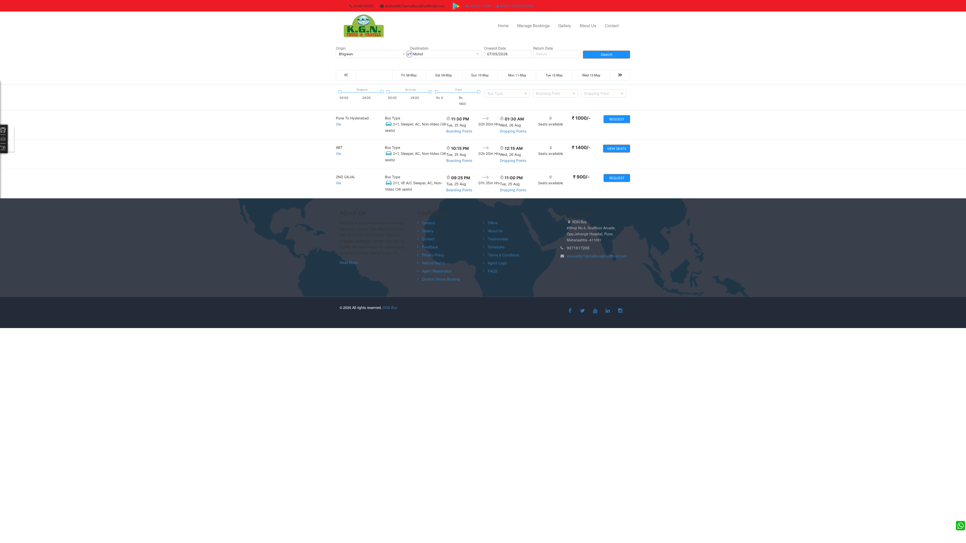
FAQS (492, 271)
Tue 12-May (554, 75)
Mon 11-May (517, 75)
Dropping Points (513, 131)
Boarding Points (459, 131)
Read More (348, 262)
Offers (493, 222)
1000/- (581, 118)
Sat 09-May (443, 75)
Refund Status (433, 262)
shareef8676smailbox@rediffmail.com (597, 255)
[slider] (339, 91)
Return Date (543, 48)
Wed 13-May (591, 75)
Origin (341, 48)
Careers (428, 222)
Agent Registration (516, 6)
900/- (581, 176)
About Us (588, 25)
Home (503, 25)
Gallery (564, 25)
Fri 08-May (409, 75)
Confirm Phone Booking (441, 279)
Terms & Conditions (503, 254)
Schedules (496, 246)
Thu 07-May (374, 75)
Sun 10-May (480, 75)
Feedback (430, 246)
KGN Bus (390, 307)
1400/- (581, 147)
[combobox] (507, 93)
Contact (612, 25)
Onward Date (495, 48)
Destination (419, 48)
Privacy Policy (433, 254)
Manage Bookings (533, 25)
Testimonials (498, 238)
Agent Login (480, 6)
